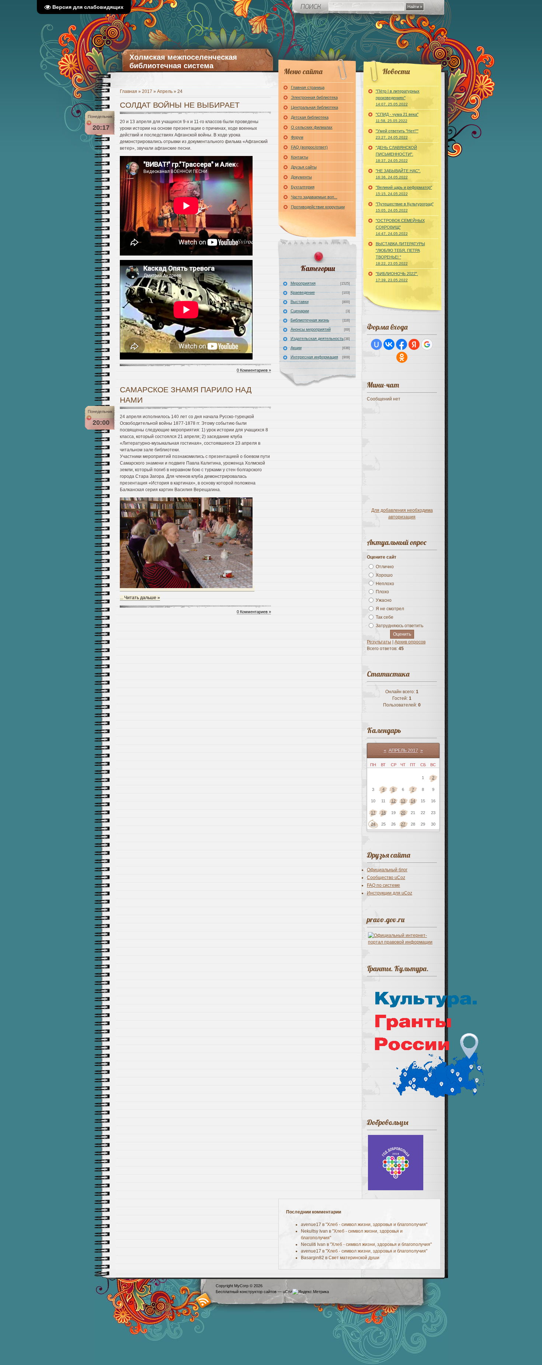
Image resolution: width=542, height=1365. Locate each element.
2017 (147, 91)
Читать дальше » (142, 597)
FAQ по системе (383, 885)
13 (403, 801)
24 (373, 824)
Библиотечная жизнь (310, 320)
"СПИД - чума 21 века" (397, 117)
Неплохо (385, 583)
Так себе (384, 617)
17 (373, 812)
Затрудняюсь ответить (399, 625)
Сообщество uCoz (386, 877)
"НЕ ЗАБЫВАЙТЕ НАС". (398, 174)
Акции (296, 347)
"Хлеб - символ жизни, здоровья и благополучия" (376, 1224)
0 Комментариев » (254, 370)
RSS (204, 1300)
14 (413, 801)
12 (393, 801)
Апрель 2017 (403, 750)
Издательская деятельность (317, 338)
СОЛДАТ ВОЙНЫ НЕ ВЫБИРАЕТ (180, 105)
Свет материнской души (354, 1257)
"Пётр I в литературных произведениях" (398, 97)
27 (403, 824)
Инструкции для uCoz (389, 893)
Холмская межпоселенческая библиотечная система (183, 61)
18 (383, 812)
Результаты (379, 642)
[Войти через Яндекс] (414, 344)
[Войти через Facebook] (401, 344)
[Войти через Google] (427, 344)
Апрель (165, 91)
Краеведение (303, 292)
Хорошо (384, 575)
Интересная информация (314, 357)
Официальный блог (387, 869)
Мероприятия (303, 283)
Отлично (385, 566)
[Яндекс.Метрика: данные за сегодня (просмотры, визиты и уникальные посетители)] (310, 1292)
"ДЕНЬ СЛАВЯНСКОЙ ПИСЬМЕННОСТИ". (396, 154)
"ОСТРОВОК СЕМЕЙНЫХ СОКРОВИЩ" (400, 227)
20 (403, 812)
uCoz (287, 1291)
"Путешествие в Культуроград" (405, 207)
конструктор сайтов (258, 1291)
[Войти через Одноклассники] (401, 357)
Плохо (382, 591)
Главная (128, 91)
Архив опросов (410, 642)
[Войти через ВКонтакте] (389, 344)
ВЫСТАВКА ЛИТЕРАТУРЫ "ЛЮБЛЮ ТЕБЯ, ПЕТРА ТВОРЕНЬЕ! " (400, 253)
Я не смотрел (390, 608)
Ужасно (384, 600)
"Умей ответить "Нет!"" (397, 134)
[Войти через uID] (376, 344)
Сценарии (300, 311)
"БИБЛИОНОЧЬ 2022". (397, 276)
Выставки (300, 301)
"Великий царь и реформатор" (404, 190)
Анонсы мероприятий (311, 329)
